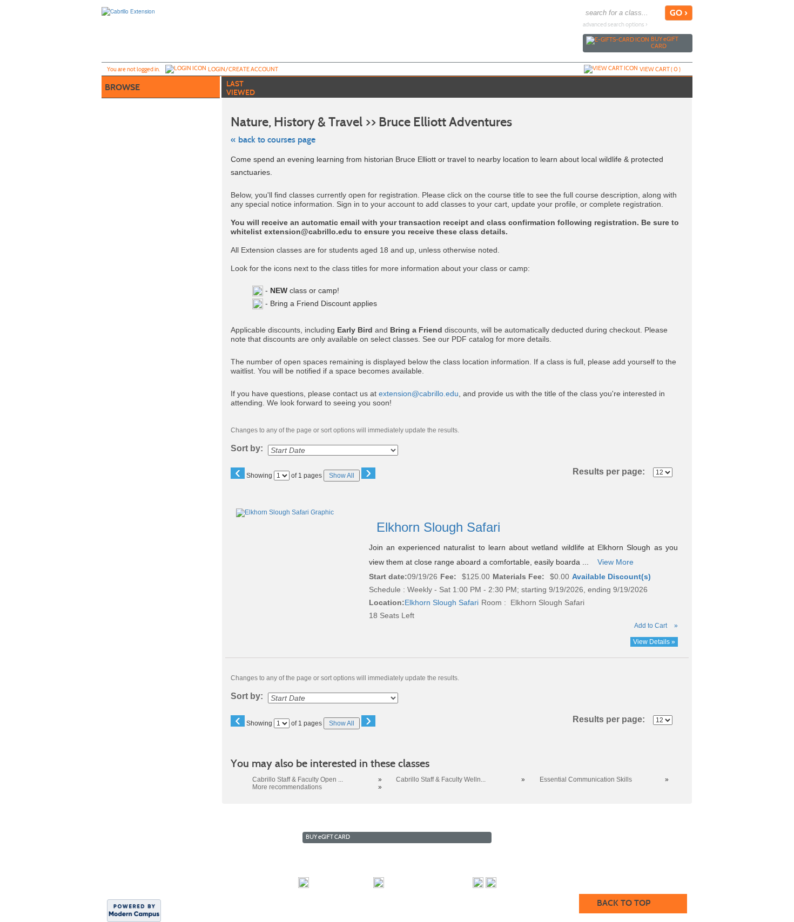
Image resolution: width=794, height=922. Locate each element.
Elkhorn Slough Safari (440, 527)
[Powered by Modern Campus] (134, 909)
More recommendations (287, 787)
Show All (341, 475)
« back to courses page (273, 139)
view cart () (660, 69)
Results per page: (612, 472)
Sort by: (247, 448)
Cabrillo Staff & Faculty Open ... (297, 779)
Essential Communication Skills (586, 779)
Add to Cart (650, 625)
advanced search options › (615, 24)
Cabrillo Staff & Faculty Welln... (441, 779)
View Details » (654, 642)
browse (122, 87)
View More (615, 562)
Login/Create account (243, 69)
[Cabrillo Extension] (128, 11)
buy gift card (664, 42)
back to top (623, 903)
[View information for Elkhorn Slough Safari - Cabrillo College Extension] (285, 512)
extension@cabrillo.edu (419, 393)
